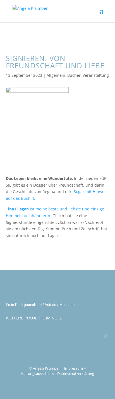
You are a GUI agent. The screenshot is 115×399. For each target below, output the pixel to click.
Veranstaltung (96, 75)
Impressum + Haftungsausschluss (53, 371)
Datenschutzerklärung (75, 373)
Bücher (74, 75)
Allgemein (56, 75)
